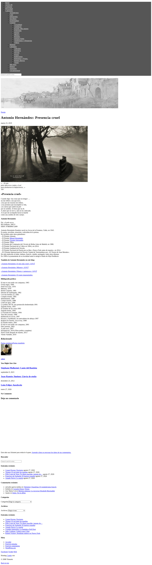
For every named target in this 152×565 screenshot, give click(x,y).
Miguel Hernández (16, 238)
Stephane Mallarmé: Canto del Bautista (19, 368)
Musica (16, 35)
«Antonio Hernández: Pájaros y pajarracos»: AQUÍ (19, 271)
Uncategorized (15, 71)
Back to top (5, 563)
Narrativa (17, 51)
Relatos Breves (19, 61)
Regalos (17, 37)
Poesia (16, 55)
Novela (16, 53)
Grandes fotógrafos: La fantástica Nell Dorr (20, 529)
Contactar (8, 7)
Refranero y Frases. (21, 59)
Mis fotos (13, 65)
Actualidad (18, 25)
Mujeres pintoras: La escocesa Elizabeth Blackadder (36, 491)
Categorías (9, 11)
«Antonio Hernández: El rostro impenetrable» (17, 275)
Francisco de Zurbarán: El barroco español (20, 476)
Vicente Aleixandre (16, 240)
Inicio (7, 3)
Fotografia (17, 31)
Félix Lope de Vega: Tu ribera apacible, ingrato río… (24, 474)
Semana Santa (19, 39)
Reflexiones (18, 57)
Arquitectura (14, 13)
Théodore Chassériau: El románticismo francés (40, 487)
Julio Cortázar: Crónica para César (17, 531)
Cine (11, 15)
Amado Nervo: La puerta (14, 478)
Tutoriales (13, 69)
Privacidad (9, 9)
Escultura (13, 19)
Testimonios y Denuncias (23, 41)
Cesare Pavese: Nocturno (14, 470)
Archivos (4, 510)
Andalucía (17, 27)
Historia (12, 45)
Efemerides (14, 17)
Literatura (13, 47)
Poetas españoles (19, 343)
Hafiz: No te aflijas (19, 493)
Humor (16, 33)
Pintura (12, 67)
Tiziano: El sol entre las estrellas (16, 472)
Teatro (16, 63)
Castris (9, 555)
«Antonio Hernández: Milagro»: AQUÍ (14, 267)
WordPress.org (10, 548)
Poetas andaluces (7, 343)
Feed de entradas (11, 544)
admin (3, 359)
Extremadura (14, 21)
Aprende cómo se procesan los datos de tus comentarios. (51, 452)
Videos (16, 43)
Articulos (17, 49)
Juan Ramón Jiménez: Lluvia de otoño (18, 376)
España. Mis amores (21, 29)
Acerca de (8, 5)
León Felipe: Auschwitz (11, 385)
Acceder (8, 542)
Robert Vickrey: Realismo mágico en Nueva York (22, 533)
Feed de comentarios (12, 546)
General (12, 23)
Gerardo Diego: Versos (21, 489)
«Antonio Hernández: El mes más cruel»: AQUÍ (18, 264)
